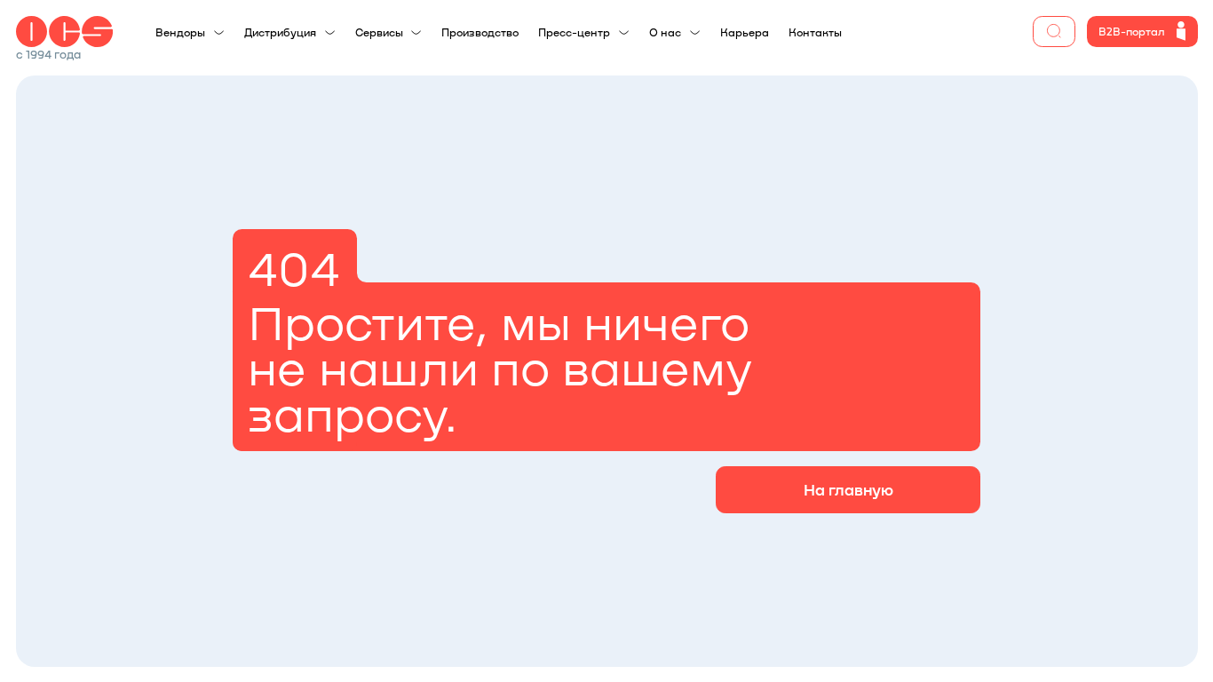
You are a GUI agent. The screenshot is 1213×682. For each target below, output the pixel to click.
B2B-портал (1131, 31)
